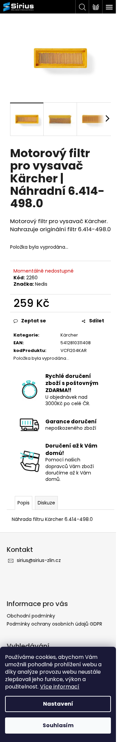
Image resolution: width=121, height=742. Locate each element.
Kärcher (69, 335)
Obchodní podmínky (31, 615)
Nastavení (58, 704)
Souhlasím (58, 725)
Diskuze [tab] (46, 502)
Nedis (41, 284)
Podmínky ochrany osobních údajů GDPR (54, 624)
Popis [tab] (23, 502)
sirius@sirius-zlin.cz (39, 560)
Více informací (59, 687)
